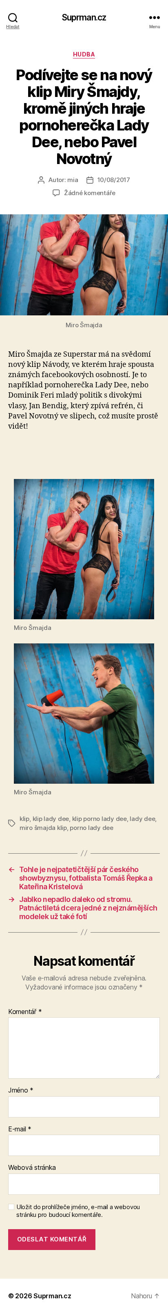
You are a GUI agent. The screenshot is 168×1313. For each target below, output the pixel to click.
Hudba (84, 54)
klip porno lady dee (99, 819)
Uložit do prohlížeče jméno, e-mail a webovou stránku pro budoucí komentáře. (78, 1211)
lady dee (142, 819)
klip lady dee (51, 819)
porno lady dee (91, 828)
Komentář (25, 1012)
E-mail (19, 1129)
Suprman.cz (84, 17)
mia (72, 180)
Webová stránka (32, 1167)
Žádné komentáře (89, 193)
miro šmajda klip (43, 828)
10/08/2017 (113, 180)
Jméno (20, 1090)
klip (24, 819)
